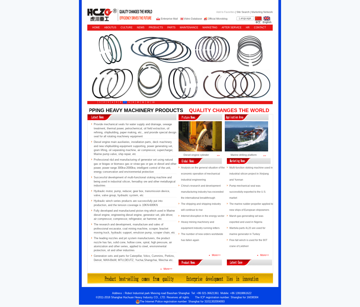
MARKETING (209, 27)
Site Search (243, 12)
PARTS (171, 27)
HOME (96, 27)
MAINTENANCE (189, 27)
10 (138, 102)
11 (143, 102)
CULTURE (126, 27)
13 (153, 102)
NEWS (140, 27)
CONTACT (260, 27)
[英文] (267, 22)
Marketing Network (262, 12)
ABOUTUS (110, 27)
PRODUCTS (156, 27)
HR (248, 27)
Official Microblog (218, 18)
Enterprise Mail (169, 18)
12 (148, 102)
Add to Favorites (225, 12)
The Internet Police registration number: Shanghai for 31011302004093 (182, 301)
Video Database (193, 18)
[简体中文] (258, 22)
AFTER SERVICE (231, 27)
